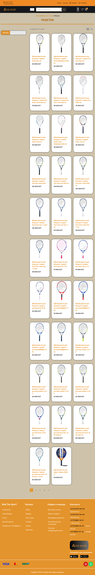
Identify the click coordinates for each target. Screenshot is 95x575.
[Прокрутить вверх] (87, 571)
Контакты (65, 3)
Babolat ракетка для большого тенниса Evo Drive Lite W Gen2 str (39, 100)
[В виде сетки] (87, 29)
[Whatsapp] (91, 564)
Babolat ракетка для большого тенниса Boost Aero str (39, 59)
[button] (43, 64)
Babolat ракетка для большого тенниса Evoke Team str (39, 139)
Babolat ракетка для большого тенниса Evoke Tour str (82, 139)
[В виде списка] (91, 29)
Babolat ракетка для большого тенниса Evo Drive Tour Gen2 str (61, 100)
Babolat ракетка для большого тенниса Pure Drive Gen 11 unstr (39, 223)
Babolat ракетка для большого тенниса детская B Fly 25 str (39, 306)
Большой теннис (47, 16)
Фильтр (5, 33)
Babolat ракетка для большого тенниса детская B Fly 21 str (82, 264)
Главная (38, 16)
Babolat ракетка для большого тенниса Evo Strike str (83, 100)
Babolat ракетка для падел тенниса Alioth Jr (61, 472)
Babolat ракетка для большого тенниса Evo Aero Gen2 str (83, 59)
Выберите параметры (39, 70)
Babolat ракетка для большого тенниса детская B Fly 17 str (60, 264)
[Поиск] (64, 9)
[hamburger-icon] (32, 9)
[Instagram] (85, 564)
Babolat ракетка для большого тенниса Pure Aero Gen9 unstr (39, 181)
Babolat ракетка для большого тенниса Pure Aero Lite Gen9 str (61, 181)
